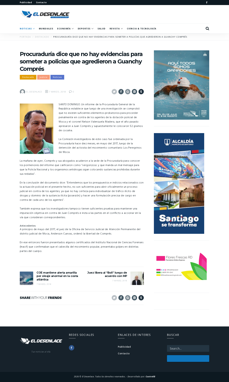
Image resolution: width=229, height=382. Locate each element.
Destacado (28, 77)
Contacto (124, 353)
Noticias (57, 77)
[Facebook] (206, 2)
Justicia (43, 77)
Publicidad (124, 346)
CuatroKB (150, 376)
